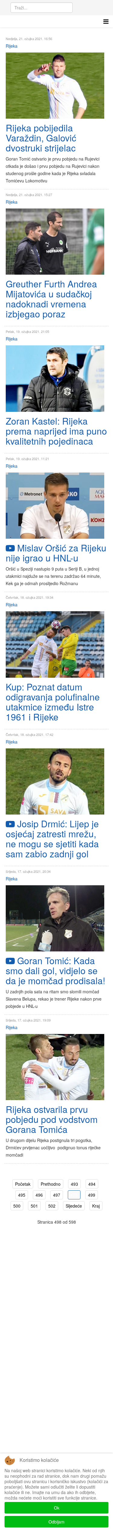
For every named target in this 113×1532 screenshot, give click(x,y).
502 (51, 1206)
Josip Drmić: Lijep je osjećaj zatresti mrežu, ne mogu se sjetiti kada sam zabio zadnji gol (52, 838)
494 (92, 1184)
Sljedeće (74, 1206)
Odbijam (56, 1522)
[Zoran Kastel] (55, 378)
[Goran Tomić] (55, 918)
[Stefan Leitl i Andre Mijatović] (55, 241)
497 (56, 1195)
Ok (56, 1508)
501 (34, 1206)
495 (21, 1195)
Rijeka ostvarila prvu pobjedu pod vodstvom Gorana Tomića (52, 1119)
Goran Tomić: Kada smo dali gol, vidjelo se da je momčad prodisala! (55, 970)
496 (39, 1195)
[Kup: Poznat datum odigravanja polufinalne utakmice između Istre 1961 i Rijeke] (55, 644)
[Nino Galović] (55, 86)
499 (91, 1195)
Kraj (96, 1206)
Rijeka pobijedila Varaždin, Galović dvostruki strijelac (41, 137)
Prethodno (51, 1184)
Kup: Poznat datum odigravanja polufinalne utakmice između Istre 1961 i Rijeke (53, 701)
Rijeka (11, 46)
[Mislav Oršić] (55, 506)
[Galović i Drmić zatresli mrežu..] (55, 1067)
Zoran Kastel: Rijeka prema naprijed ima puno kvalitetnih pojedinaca (56, 430)
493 (74, 1184)
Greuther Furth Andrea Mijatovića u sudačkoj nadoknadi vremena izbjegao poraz (51, 298)
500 (16, 1206)
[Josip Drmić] (55, 781)
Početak (22, 1184)
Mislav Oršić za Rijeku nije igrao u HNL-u (56, 552)
